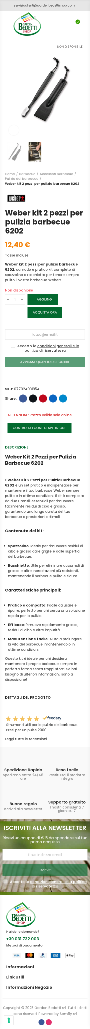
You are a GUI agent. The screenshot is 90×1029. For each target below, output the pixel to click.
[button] (42, 5)
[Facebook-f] (41, 1022)
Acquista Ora (45, 312)
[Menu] (4, 24)
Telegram (63, 398)
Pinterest (43, 398)
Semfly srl (68, 1013)
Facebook (23, 398)
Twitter (33, 398)
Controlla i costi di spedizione (39, 428)
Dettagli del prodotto (28, 697)
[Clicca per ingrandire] (14, 130)
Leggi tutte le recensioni (26, 739)
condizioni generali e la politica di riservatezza (51, 348)
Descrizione (16, 447)
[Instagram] (49, 1022)
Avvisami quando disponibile (45, 362)
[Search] (67, 24)
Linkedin (53, 398)
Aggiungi (44, 299)
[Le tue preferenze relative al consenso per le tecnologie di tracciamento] (9, 1020)
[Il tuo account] (85, 24)
